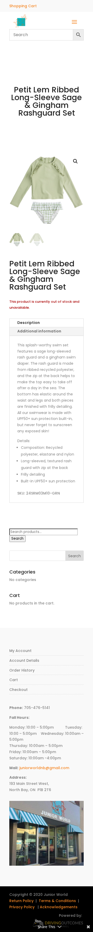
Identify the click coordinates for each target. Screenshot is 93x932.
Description (28, 322)
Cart (13, 679)
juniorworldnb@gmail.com (44, 767)
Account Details (24, 660)
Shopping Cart (23, 6)
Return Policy (21, 900)
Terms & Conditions (57, 900)
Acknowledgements (59, 907)
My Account (20, 650)
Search (17, 538)
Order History (22, 670)
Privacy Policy (22, 907)
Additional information (39, 331)
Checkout (18, 689)
